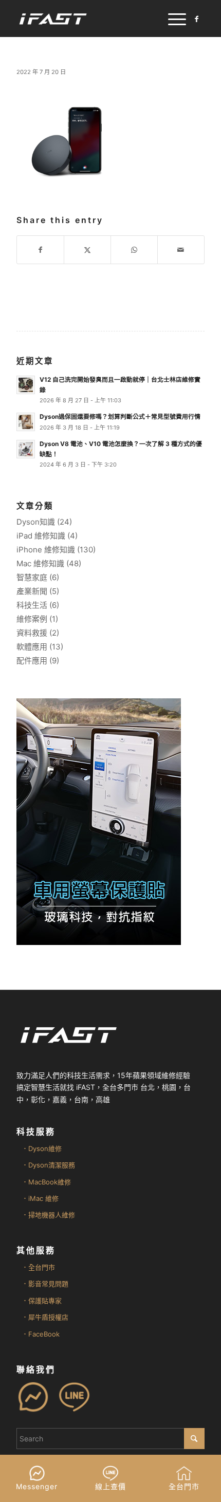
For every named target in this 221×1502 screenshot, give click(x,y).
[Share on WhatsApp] (134, 250)
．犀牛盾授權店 (45, 1317)
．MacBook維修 (46, 1182)
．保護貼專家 (42, 1300)
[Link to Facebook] (197, 19)
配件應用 (31, 660)
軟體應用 (31, 647)
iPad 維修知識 (40, 536)
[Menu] (172, 18)
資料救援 (31, 633)
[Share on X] (87, 250)
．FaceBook (41, 1334)
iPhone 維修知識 (45, 549)
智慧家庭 (31, 577)
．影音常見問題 (45, 1284)
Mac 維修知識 (40, 563)
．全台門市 (38, 1267)
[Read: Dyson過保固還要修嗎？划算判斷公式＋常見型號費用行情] (25, 422)
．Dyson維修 (42, 1148)
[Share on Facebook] (40, 250)
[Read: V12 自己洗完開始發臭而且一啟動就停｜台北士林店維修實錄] (25, 385)
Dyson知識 (35, 522)
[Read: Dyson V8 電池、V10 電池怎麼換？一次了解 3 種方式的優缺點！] (25, 449)
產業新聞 (31, 591)
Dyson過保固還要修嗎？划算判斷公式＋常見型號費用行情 (120, 416)
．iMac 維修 (40, 1198)
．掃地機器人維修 (48, 1215)
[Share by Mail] (181, 250)
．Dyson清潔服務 (48, 1165)
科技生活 (31, 605)
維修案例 (31, 619)
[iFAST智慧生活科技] (91, 18)
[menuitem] (172, 18)
